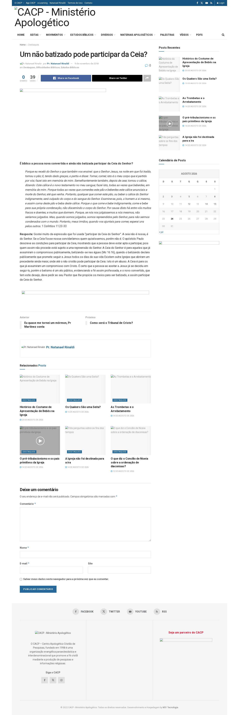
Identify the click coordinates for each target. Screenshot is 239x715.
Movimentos (54, 34)
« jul (161, 232)
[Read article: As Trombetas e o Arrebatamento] (131, 389)
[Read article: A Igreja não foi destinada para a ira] (85, 440)
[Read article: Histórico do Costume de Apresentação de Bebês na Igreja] (40, 389)
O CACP (18, 3)
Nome (24, 547)
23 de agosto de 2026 (32, 420)
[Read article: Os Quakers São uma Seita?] (85, 389)
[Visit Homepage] (63, 18)
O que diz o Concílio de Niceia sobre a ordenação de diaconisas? (129, 462)
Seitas (34, 34)
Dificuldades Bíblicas (48, 67)
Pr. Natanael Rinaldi (58, 63)
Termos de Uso (75, 3)
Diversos (107, 34)
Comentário (28, 503)
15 (215, 204)
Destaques (33, 45)
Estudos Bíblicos (81, 34)
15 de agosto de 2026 (78, 412)
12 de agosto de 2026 (123, 471)
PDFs (199, 34)
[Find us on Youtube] (206, 3)
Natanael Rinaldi (58, 3)
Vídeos (184, 34)
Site (90, 563)
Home (20, 34)
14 (206, 204)
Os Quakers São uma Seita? (83, 407)
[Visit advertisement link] (85, 299)
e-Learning (42, 3)
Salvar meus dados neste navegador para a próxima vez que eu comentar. (66, 579)
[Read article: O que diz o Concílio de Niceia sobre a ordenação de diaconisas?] (131, 440)
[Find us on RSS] (211, 3)
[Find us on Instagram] (61, 680)
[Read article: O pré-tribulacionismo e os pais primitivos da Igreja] (40, 440)
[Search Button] (223, 34)
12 (189, 204)
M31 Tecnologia (170, 707)
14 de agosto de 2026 (123, 416)
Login (221, 3)
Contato (88, 3)
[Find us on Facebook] (197, 3)
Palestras (167, 34)
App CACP (30, 3)
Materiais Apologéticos (136, 34)
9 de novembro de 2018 (87, 63)
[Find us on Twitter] (202, 3)
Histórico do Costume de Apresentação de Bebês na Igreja (37, 411)
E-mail (25, 563)
